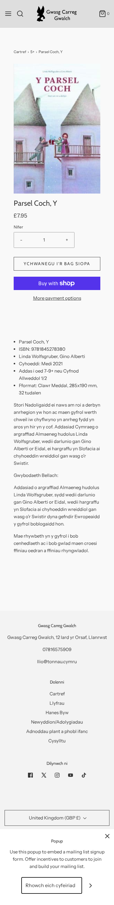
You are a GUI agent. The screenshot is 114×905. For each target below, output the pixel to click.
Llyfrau (57, 703)
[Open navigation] (8, 13)
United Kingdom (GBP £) (55, 818)
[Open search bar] (22, 13)
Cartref (20, 51)
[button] (57, 129)
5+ (32, 51)
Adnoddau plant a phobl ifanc (57, 731)
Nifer (18, 227)
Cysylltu (57, 741)
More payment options (57, 298)
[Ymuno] (90, 885)
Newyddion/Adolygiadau (57, 722)
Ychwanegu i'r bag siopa (57, 263)
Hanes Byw (57, 712)
